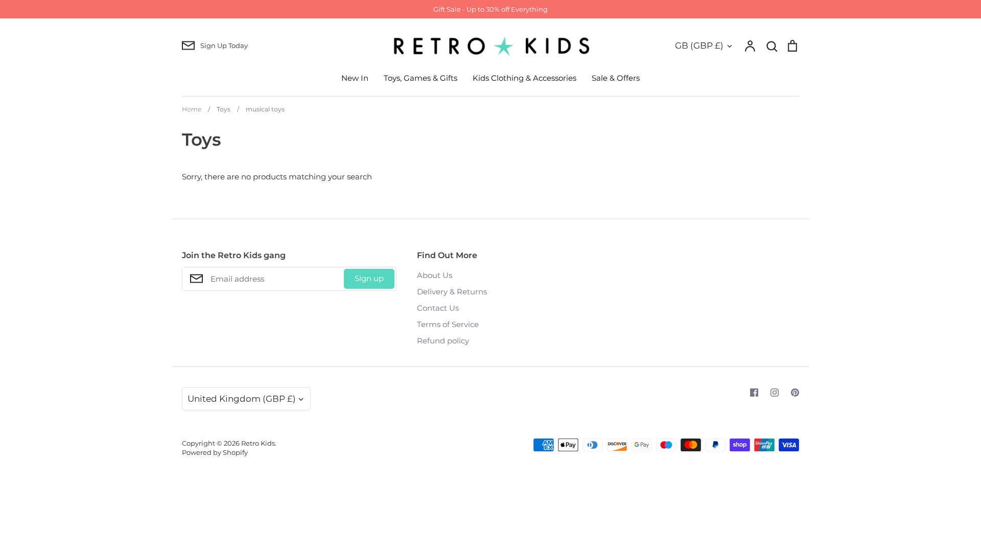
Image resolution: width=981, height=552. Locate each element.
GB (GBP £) (699, 45)
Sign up (369, 278)
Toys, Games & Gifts (420, 78)
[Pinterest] (795, 392)
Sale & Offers (616, 78)
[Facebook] (754, 392)
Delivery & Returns (452, 291)
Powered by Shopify (215, 452)
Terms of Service (448, 324)
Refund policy (443, 341)
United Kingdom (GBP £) (242, 399)
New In (354, 78)
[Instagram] (774, 392)
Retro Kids (258, 443)
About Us (434, 275)
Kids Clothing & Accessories (524, 78)
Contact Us (438, 308)
